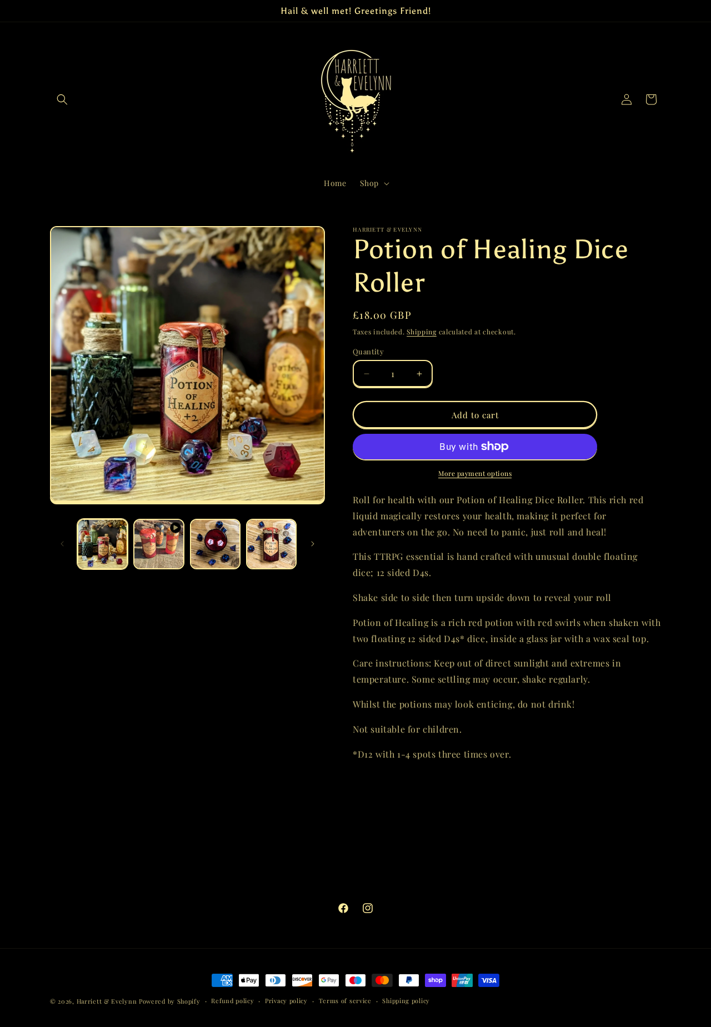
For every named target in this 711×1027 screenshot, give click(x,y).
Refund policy (232, 1000)
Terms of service (345, 1000)
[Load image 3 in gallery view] (271, 544)
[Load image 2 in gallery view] (215, 544)
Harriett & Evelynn (107, 1001)
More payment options (475, 473)
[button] (62, 99)
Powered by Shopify (170, 1001)
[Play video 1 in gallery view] (158, 544)
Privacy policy (286, 1000)
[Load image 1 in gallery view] (102, 544)
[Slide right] (313, 544)
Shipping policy (406, 1000)
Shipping (422, 331)
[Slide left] (62, 544)
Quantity (368, 351)
